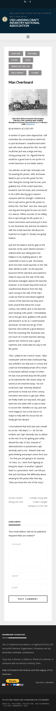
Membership (17, 706)
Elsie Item (15, 53)
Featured (32, 53)
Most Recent (17, 73)
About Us (6, 704)
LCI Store (7, 706)
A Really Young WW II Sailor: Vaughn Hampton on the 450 (37, 502)
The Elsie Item (27, 704)
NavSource (30, 124)
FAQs (26, 706)
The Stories (16, 704)
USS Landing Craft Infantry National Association (25, 22)
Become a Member (45, 682)
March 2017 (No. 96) (20, 66)
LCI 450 (14, 60)
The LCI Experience (42, 704)
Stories (35, 73)
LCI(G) (27, 60)
